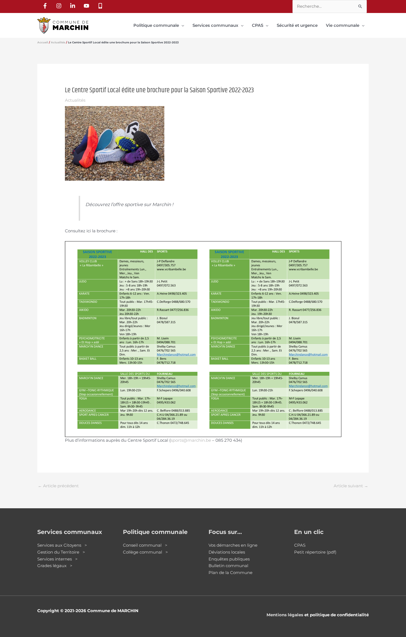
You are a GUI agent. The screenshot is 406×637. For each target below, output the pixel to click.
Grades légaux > (54, 565)
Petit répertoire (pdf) (315, 552)
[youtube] (87, 5)
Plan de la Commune (230, 572)
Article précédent (58, 485)
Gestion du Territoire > (61, 552)
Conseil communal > (145, 545)
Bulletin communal (228, 565)
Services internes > (57, 559)
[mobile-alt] (101, 5)
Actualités (75, 100)
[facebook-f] (45, 5)
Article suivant (351, 485)
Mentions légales (285, 614)
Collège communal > (145, 552)
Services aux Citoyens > (62, 545)
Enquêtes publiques (229, 559)
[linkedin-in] (73, 5)
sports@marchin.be (191, 440)
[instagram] (59, 5)
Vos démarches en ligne (233, 545)
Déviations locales (227, 552)
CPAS (299, 545)
